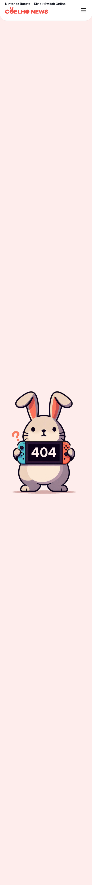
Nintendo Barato (18, 4)
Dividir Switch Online (49, 4)
